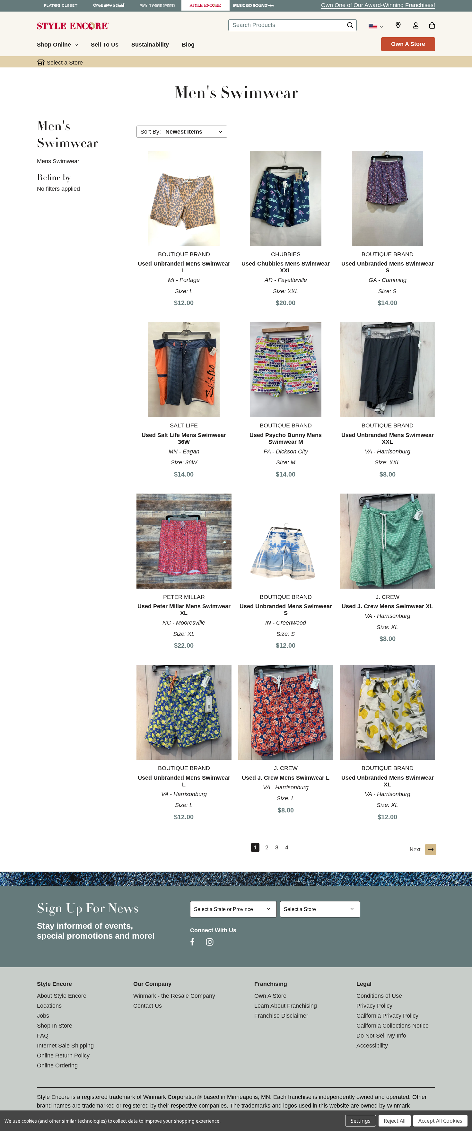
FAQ (42, 1035)
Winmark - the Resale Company (174, 996)
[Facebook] (192, 942)
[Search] (350, 27)
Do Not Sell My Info (381, 1035)
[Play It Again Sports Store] (157, 5)
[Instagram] (210, 942)
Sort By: (150, 131)
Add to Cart (184, 198)
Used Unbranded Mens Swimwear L (184, 267)
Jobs (43, 1016)
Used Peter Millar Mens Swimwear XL (184, 609)
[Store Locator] (398, 25)
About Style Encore (61, 996)
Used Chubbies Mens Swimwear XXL (285, 267)
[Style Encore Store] (205, 5)
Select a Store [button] (65, 62)
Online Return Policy (63, 1055)
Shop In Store (54, 1025)
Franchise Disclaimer (281, 1016)
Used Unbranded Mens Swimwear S (387, 267)
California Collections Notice (392, 1025)
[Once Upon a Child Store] (109, 5)
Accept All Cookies (440, 1120)
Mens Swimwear (58, 161)
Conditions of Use (379, 996)
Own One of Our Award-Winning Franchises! (378, 5)
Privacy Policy (374, 1006)
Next (415, 849)
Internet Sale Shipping (65, 1045)
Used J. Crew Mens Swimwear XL (387, 606)
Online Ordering (57, 1065)
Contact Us (147, 1006)
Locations (49, 1006)
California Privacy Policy (387, 1016)
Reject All (395, 1120)
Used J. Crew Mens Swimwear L (285, 778)
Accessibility (372, 1045)
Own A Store (408, 44)
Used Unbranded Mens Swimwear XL (387, 781)
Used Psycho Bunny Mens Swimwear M (285, 438)
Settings (361, 1120)
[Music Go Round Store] (254, 5)
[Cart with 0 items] (432, 26)
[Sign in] (415, 26)
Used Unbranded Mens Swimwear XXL (387, 438)
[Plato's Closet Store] (61, 5)
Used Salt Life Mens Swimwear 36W (184, 438)
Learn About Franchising (285, 1006)
